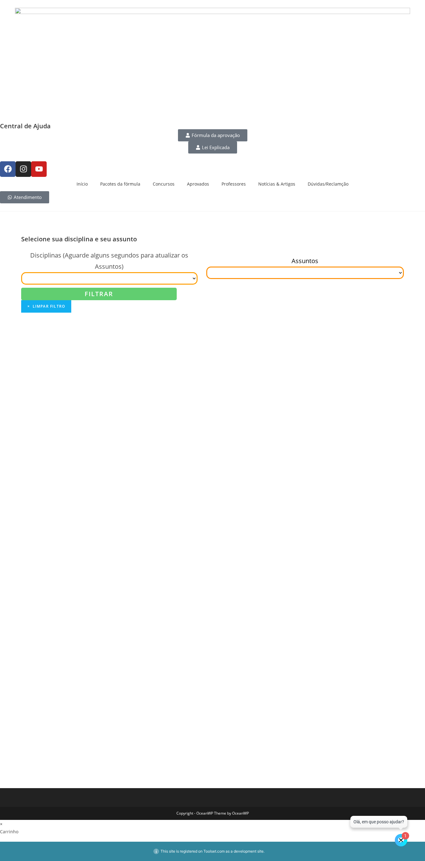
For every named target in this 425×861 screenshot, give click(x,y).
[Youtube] (39, 169)
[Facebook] (8, 169)
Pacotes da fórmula (120, 184)
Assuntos (305, 261)
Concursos (164, 184)
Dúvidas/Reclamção (328, 184)
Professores (234, 184)
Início (82, 184)
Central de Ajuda (25, 126)
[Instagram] (23, 169)
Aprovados (198, 184)
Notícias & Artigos (276, 184)
